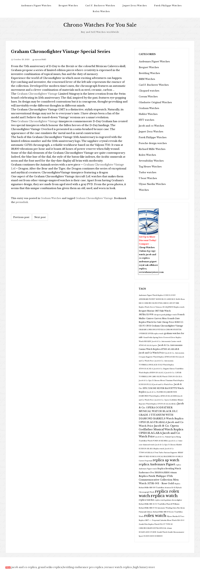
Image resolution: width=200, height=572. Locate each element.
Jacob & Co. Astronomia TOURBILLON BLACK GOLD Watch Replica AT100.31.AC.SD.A (156, 365)
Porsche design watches (153, 143)
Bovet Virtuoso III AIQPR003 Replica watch (167, 307)
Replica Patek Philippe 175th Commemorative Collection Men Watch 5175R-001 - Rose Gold (159, 480)
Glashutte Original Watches (155, 102)
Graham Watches (51, 198)
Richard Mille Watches (152, 149)
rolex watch (155, 515)
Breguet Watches (68, 5)
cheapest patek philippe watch (165, 315)
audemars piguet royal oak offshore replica (148, 265)
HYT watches (146, 119)
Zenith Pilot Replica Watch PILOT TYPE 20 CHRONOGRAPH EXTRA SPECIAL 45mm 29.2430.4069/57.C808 (156, 528)
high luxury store (144, 567)
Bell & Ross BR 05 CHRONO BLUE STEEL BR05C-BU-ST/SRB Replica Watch (162, 303)
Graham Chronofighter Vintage (37, 93)
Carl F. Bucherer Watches (100, 5)
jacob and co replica (24, 567)
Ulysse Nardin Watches (152, 184)
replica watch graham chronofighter (168, 500)
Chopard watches (149, 90)
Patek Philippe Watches (168, 5)
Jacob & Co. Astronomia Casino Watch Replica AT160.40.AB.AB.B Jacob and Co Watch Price (160, 349)
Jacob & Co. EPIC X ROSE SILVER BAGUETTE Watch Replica (161, 388)
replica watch (164, 495)
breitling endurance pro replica (83, 567)
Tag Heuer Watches (150, 166)
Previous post (21, 217)
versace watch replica (118, 567)
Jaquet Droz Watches (135, 5)
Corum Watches (148, 96)
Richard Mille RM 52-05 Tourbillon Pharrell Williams (159, 504)
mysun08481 (40, 59)
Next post (40, 217)
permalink (22, 202)
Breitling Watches (149, 73)
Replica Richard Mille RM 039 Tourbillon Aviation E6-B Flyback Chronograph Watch (160, 488)
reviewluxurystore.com (151, 272)
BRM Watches (147, 79)
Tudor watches (147, 172)
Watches (144, 190)
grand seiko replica (50, 567)
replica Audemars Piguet (157, 464)
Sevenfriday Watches (151, 160)
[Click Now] (148, 225)
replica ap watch (166, 460)
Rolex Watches (101, 11)
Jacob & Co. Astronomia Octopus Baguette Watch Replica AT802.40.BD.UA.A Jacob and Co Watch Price (161, 357)
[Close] (157, 210)
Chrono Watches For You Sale (100, 25)
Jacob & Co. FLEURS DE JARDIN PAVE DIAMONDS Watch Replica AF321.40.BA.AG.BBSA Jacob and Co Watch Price (160, 396)
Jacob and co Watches (151, 125)
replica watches (146, 500)
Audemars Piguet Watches (36, 5)
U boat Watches (148, 178)
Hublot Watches (148, 114)
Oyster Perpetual (145, 461)
